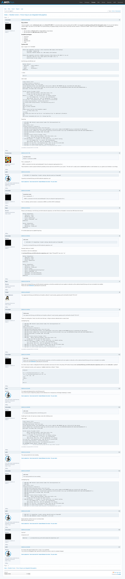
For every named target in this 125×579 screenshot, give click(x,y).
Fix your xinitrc (54, 181)
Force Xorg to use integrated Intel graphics (33, 15)
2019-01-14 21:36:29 (25, 529)
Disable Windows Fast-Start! (44, 181)
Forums (93, 2)
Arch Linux (8, 2)
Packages (87, 2)
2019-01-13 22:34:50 (25, 190)
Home (81, 2)
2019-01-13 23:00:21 (25, 235)
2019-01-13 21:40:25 (25, 19)
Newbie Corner (14, 15)
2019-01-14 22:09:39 (25, 547)
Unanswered (118, 11)
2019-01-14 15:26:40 (25, 388)
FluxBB (119, 574)
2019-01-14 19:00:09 (25, 407)
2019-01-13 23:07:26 (25, 281)
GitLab (103, 2)
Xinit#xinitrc (31, 285)
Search (13, 8)
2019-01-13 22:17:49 (25, 153)
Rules (9, 8)
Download (120, 2)
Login (22, 8)
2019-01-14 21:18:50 (25, 511)
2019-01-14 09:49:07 (25, 292)
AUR (114, 2)
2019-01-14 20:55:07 (25, 470)
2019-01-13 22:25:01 (25, 172)
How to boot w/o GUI (34, 181)
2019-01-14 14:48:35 (25, 354)
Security (109, 2)
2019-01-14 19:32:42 (25, 452)
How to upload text (25, 181)
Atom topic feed (117, 572)
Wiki (99, 2)
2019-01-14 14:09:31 (25, 309)
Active (113, 11)
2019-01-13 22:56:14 (25, 208)
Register (17, 8)
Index (5, 8)
